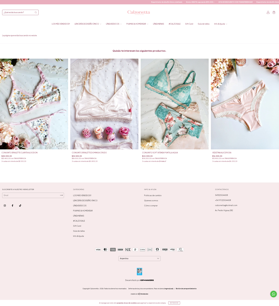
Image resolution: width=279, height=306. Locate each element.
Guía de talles (204, 24)
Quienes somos (151, 200)
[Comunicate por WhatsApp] (273, 294)
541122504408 (221, 195)
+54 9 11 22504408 (223, 200)
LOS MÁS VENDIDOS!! (61, 24)
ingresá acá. (169, 288)
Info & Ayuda (219, 24)
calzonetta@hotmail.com (226, 205)
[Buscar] (35, 12)
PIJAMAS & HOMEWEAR (136, 24)
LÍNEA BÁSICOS (113, 24)
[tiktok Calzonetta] (20, 205)
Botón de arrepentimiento (186, 288)
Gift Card (189, 24)
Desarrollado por (132, 280)
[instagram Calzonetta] (5, 205)
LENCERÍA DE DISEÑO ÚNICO (87, 24)
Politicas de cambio (153, 195)
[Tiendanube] (139, 294)
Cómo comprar (151, 206)
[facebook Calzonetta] (12, 205)
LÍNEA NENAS (158, 24)
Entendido (174, 303)
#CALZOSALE (174, 24)
